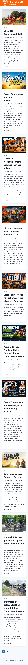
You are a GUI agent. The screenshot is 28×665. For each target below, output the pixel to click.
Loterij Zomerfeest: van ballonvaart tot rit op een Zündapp (13, 298)
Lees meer (7, 66)
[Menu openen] (24, 3)
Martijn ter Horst (10, 37)
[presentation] (14, 17)
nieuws (5, 27)
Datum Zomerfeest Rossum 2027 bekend (13, 97)
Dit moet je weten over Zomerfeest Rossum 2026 (13, 231)
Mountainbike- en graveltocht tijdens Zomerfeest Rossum (14, 540)
